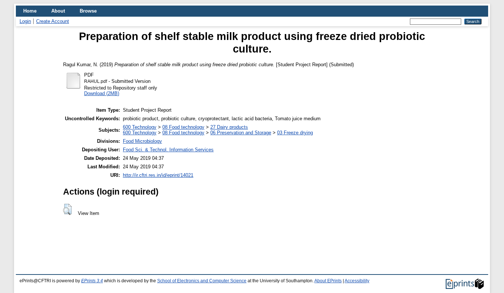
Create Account (52, 21)
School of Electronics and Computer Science (201, 281)
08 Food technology (183, 127)
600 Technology (139, 127)
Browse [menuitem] (88, 11)
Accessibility (357, 281)
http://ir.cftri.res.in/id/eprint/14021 (158, 175)
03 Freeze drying (295, 132)
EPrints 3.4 (92, 281)
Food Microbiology (142, 141)
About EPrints (328, 281)
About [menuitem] (58, 11)
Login (25, 21)
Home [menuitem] (30, 11)
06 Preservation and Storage (240, 132)
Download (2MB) (101, 93)
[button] (67, 209)
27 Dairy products (229, 127)
